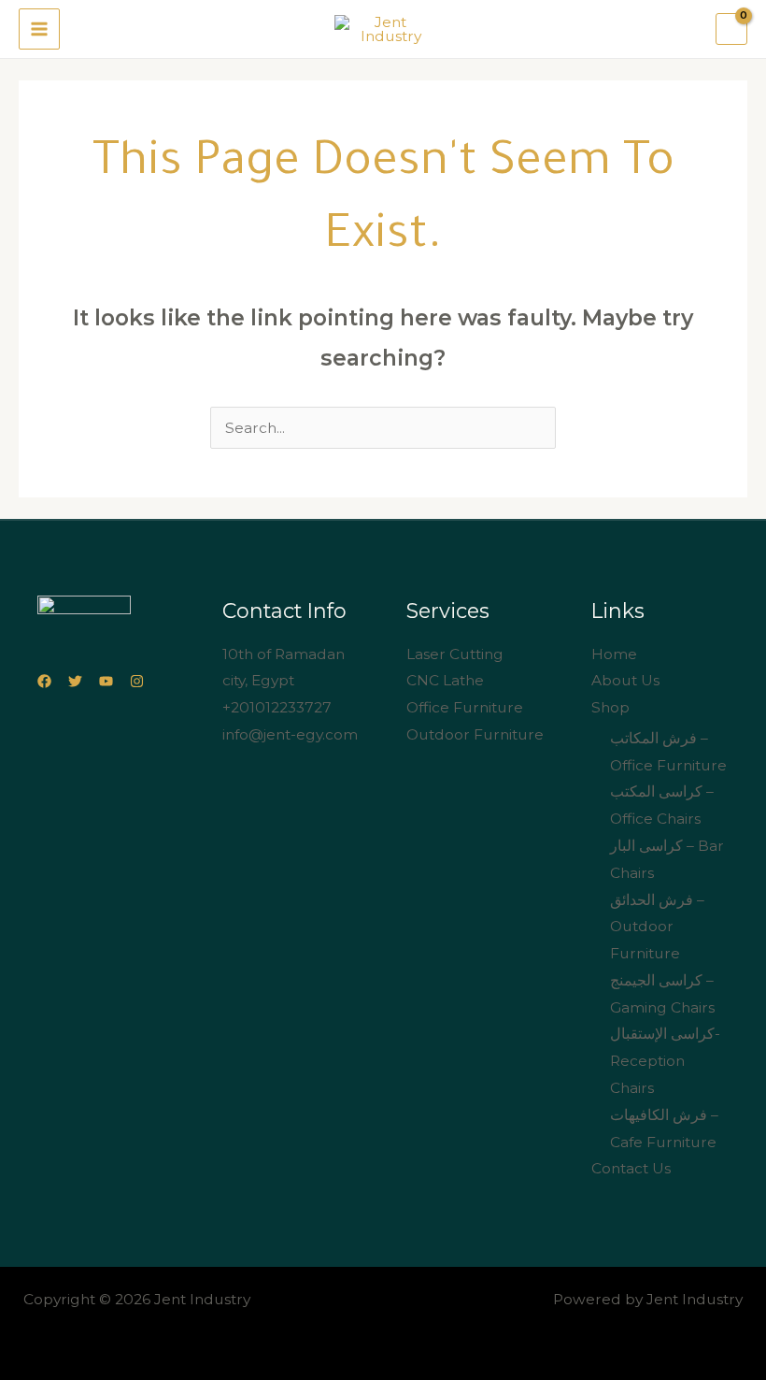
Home (614, 654)
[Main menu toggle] (39, 29)
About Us (625, 680)
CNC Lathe (445, 680)
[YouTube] (106, 681)
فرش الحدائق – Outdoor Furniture (657, 927)
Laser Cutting (455, 654)
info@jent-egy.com (290, 734)
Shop (610, 707)
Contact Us (631, 1168)
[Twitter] (75, 681)
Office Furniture (464, 707)
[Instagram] (137, 681)
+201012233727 (277, 707)
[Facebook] (44, 681)
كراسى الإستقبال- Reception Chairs (665, 1061)
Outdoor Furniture (475, 734)
